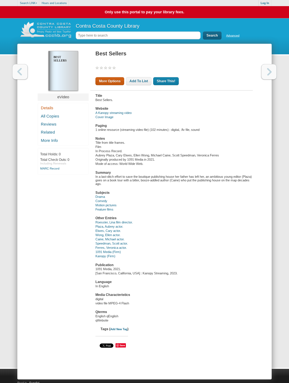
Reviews (48, 124)
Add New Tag (118, 329)
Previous (20, 71)
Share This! (166, 81)
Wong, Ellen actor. (107, 235)
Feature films (104, 209)
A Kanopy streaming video (113, 113)
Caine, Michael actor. (109, 239)
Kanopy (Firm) (105, 256)
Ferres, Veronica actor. (111, 247)
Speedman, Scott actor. (111, 243)
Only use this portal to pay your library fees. (144, 12)
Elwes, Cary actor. (108, 231)
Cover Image (104, 117)
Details (47, 108)
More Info (49, 140)
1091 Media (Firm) (108, 252)
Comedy (101, 201)
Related (48, 132)
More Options (110, 81)
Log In (265, 3)
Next (269, 71)
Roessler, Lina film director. (114, 222)
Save (122, 345)
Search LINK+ (28, 3)
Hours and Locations (54, 3)
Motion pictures (106, 205)
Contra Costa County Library (107, 26)
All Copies (50, 116)
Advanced (232, 35)
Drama (100, 196)
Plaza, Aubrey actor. (109, 226)
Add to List (138, 81)
